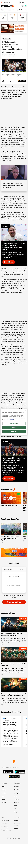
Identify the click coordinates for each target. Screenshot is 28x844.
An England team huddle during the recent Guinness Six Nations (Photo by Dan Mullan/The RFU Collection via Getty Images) (12, 75)
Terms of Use (5, 823)
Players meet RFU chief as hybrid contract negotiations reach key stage (13, 246)
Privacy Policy (5, 820)
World (15, 805)
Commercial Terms (6, 830)
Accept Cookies (14, 431)
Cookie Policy (5, 827)
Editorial (16, 828)
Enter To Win (19, 29)
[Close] (25, 410)
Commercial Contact (17, 824)
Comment (6, 81)
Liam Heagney (9, 52)
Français (16, 812)
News (2, 10)
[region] (14, 422)
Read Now (8, 262)
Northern (16, 799)
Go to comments (8, 744)
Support (16, 820)
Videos (3, 799)
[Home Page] (7, 6)
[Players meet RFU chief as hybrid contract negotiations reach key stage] (14, 232)
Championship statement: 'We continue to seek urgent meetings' (13, 460)
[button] (26, 9)
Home (3, 786)
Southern (16, 802)
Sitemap (4, 802)
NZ (15, 809)
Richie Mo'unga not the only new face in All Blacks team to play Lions (11, 724)
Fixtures (4, 789)
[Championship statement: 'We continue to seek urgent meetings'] (14, 447)
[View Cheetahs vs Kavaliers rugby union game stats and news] (12, 17)
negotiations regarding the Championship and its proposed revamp (12, 96)
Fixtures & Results (10, 10)
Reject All (14, 427)
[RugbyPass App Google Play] (20, 772)
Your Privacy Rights (14, 423)
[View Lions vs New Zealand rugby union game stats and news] (22, 17)
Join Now (16, 786)
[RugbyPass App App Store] (8, 772)
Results (3, 793)
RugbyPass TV (19, 10)
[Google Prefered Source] (21, 81)
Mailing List (17, 793)
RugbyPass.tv (17, 789)
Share (13, 81)
